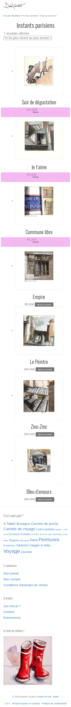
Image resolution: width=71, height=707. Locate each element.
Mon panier (11, 573)
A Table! (9, 524)
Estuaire (26, 534)
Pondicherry (9, 545)
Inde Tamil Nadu (55, 534)
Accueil (6, 16)
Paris (34, 540)
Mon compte (12, 579)
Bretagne (23, 524)
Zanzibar (26, 552)
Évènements (12, 617)
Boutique (16, 16)
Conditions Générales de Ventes (25, 585)
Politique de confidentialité (54, 703)
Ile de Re (43, 534)
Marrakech (24, 540)
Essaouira (14, 534)
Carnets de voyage (19, 529)
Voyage (11, 551)
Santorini (22, 545)
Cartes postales (45, 529)
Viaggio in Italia (39, 545)
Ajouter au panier (44, 305)
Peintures (49, 539)
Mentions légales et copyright (26, 703)
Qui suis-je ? (12, 606)
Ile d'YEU (35, 534)
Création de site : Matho (48, 696)
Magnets (14, 540)
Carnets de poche (44, 524)
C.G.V (7, 703)
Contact (8, 612)
